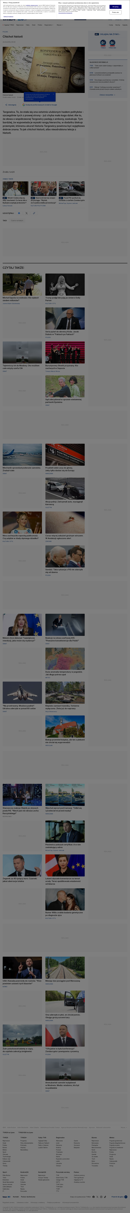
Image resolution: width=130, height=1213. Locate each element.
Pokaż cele (115, 12)
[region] (65, 9)
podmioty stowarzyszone (32, 5)
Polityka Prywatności (8, 16)
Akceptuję (115, 6)
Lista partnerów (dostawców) (65, 13)
